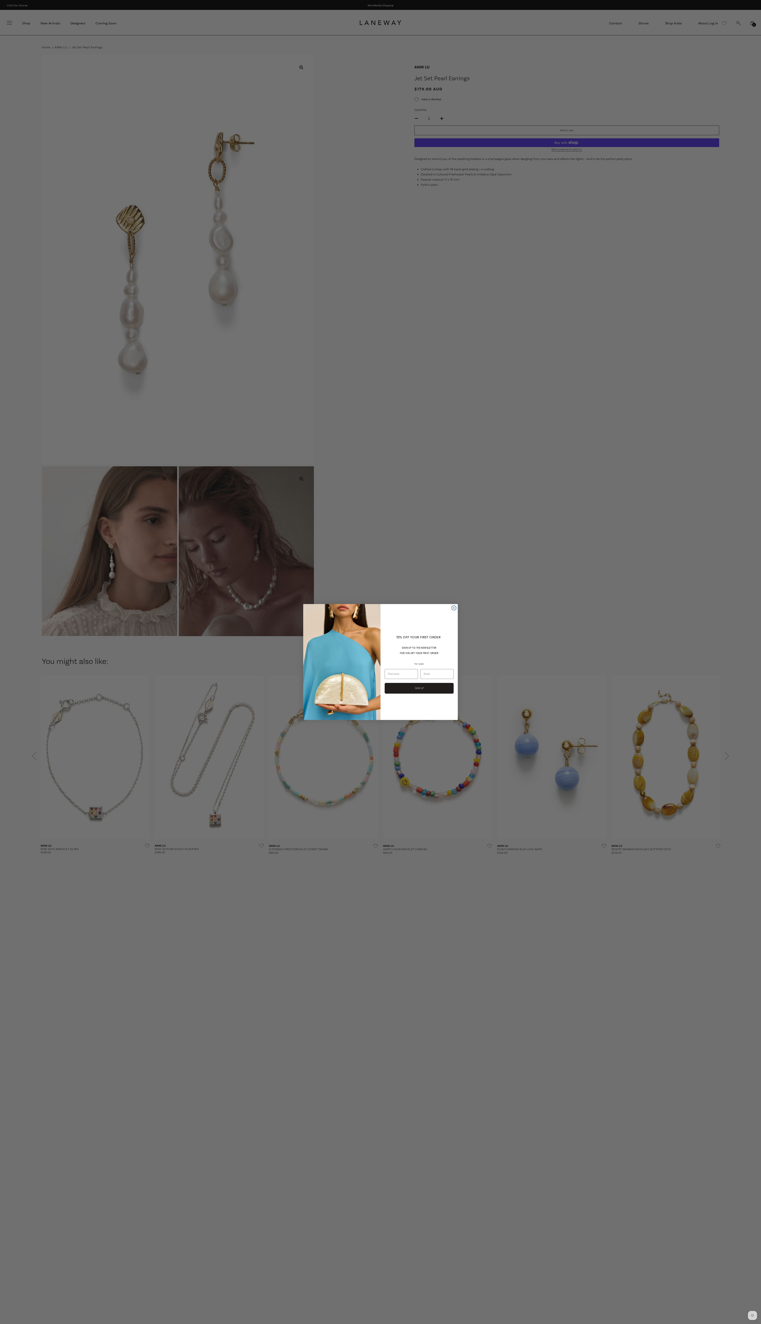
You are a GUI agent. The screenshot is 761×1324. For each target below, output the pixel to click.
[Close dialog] (454, 608)
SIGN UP (419, 688)
